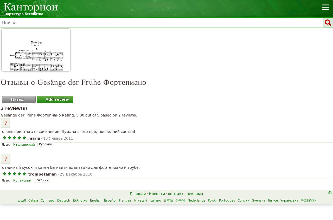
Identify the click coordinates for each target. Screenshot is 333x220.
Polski (212, 200)
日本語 (168, 200)
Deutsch (63, 200)
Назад (17, 99)
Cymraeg (48, 200)
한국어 (180, 200)
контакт (175, 194)
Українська (289, 200)
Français (125, 200)
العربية (21, 200)
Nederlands (196, 200)
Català (33, 200)
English (95, 200)
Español (110, 200)
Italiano (155, 200)
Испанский (22, 180)
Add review (57, 99)
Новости (157, 194)
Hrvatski (140, 200)
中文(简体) (308, 200)
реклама (195, 194)
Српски (243, 200)
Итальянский (24, 144)
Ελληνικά (80, 200)
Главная (138, 194)
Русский (45, 144)
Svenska (258, 200)
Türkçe (273, 200)
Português (227, 200)
